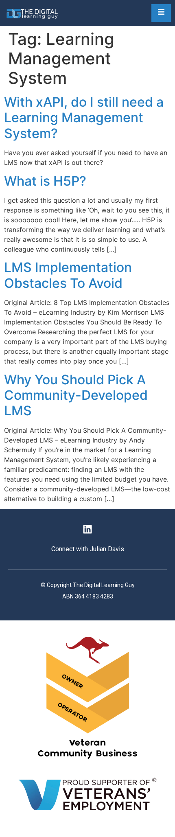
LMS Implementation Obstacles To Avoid (68, 275)
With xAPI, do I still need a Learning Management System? (84, 117)
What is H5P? (45, 181)
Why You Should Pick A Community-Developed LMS (76, 395)
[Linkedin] (87, 529)
